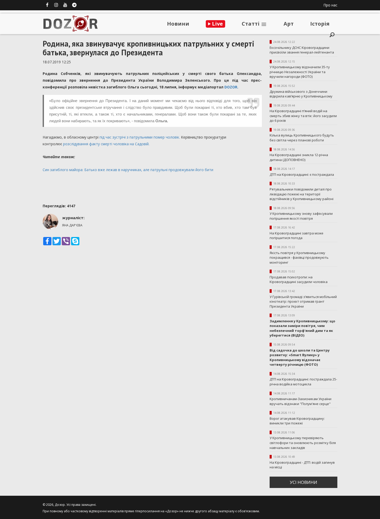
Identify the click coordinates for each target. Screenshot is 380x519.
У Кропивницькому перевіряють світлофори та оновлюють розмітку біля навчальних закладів (303, 443)
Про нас (330, 5)
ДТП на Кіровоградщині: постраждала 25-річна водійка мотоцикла (303, 381)
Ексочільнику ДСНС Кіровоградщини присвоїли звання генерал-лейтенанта (302, 50)
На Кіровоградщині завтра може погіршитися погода (296, 235)
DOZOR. (231, 87)
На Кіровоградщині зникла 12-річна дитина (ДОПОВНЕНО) (299, 157)
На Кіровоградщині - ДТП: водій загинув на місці (302, 465)
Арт (289, 23)
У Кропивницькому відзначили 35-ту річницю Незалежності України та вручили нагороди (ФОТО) (300, 72)
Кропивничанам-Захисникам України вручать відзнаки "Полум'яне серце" (300, 401)
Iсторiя (320, 23)
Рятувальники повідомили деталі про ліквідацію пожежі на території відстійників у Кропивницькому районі (301, 194)
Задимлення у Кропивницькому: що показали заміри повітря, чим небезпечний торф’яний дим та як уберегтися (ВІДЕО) (302, 328)
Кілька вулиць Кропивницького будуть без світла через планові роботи (302, 137)
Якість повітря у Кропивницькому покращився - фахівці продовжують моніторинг (299, 257)
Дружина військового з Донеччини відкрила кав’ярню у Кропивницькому (301, 94)
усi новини (303, 482)
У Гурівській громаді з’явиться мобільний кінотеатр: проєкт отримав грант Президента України (303, 301)
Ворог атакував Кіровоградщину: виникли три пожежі (297, 421)
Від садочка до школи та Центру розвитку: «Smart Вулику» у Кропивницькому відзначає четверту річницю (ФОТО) (300, 357)
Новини (178, 23)
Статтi (251, 23)
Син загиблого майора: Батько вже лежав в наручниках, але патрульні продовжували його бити (128, 169)
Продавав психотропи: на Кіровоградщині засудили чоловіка (299, 279)
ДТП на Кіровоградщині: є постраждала (302, 174)
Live (217, 23)
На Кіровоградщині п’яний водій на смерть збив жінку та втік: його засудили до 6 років (303, 116)
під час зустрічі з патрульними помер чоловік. (140, 137)
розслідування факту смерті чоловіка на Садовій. (106, 143)
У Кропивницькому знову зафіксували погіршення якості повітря (301, 216)
